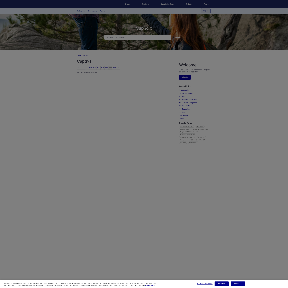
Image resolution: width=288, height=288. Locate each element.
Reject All (221, 284)
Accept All (237, 284)
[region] (144, 284)
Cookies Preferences (204, 284)
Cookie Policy (150, 285)
